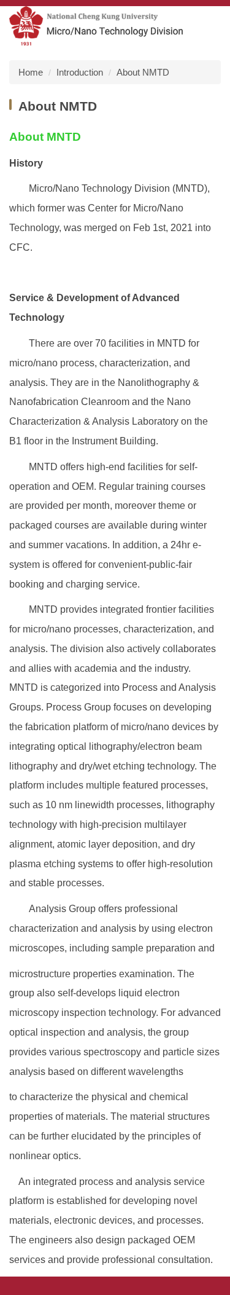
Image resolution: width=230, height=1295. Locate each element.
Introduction (79, 72)
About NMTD (143, 72)
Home (30, 72)
